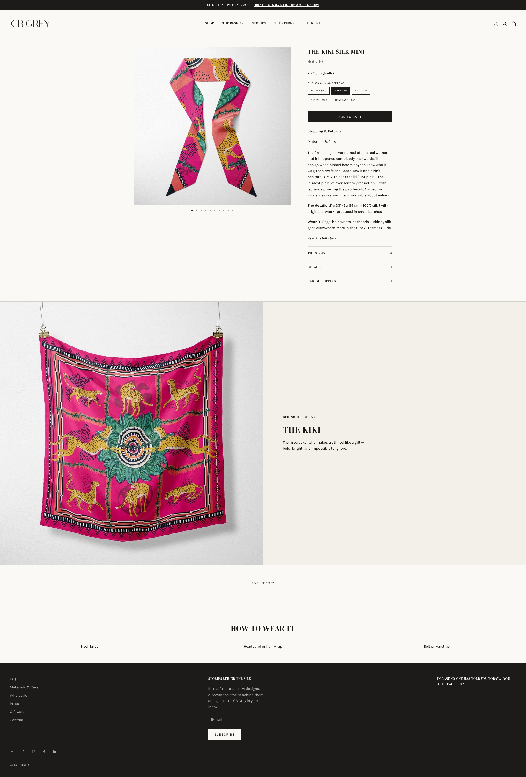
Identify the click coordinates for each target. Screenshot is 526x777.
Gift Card (17, 711)
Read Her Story (263, 583)
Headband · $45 (345, 100)
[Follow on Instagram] (23, 751)
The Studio (284, 23)
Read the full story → (324, 238)
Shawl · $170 (319, 100)
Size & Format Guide (373, 228)
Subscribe (224, 734)
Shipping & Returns (324, 131)
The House (311, 23)
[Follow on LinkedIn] (55, 751)
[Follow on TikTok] (44, 751)
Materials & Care (322, 141)
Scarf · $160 (318, 90)
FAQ (13, 679)
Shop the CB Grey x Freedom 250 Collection (286, 5)
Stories (259, 23)
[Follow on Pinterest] (33, 751)
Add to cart (350, 117)
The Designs (233, 23)
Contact (16, 720)
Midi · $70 (361, 90)
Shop (209, 23)
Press (14, 703)
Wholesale (18, 695)
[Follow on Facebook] (12, 751)
